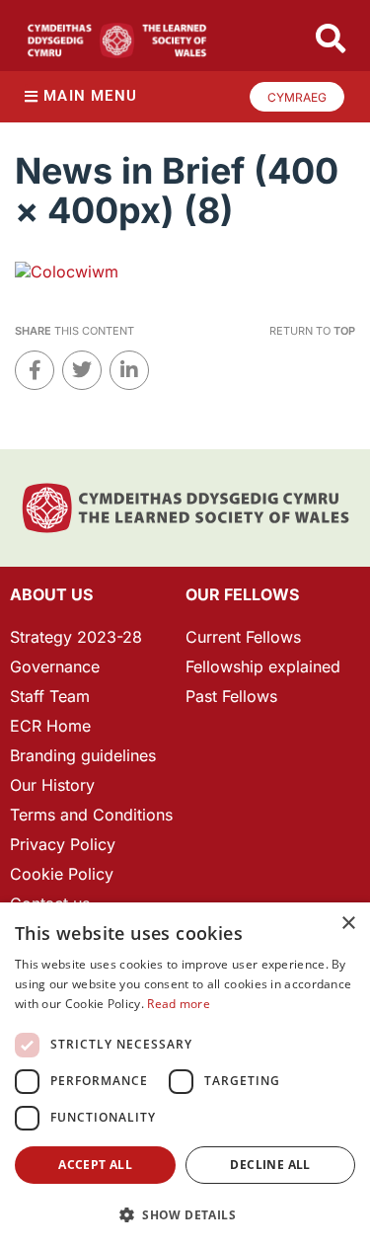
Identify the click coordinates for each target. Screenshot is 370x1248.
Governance (55, 666)
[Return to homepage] (117, 40)
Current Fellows (243, 637)
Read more (178, 1003)
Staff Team (50, 696)
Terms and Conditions (91, 814)
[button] (185, 1215)
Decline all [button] (270, 1164)
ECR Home (50, 726)
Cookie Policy (61, 874)
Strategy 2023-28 (76, 637)
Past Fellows (231, 696)
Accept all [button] (95, 1164)
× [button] (347, 923)
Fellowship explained (262, 666)
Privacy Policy (62, 844)
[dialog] (185, 1075)
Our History (52, 785)
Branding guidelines (83, 755)
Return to (312, 331)
